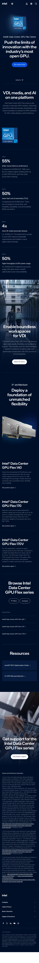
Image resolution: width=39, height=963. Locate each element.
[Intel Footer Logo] (4, 906)
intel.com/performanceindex (12, 950)
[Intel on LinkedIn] (11, 934)
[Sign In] (26, 3)
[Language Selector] (31, 3)
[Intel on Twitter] (7, 934)
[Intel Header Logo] (5, 3)
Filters (14, 608)
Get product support (19, 764)
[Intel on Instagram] (18, 934)
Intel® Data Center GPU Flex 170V (14, 641)
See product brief (19, 64)
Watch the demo (19, 367)
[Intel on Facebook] (3, 934)
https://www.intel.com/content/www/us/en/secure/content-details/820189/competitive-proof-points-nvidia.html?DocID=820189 (19, 834)
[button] (18, 913)
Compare (25, 608)
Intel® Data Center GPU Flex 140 (13, 626)
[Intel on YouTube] (14, 934)
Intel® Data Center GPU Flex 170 (13, 634)
